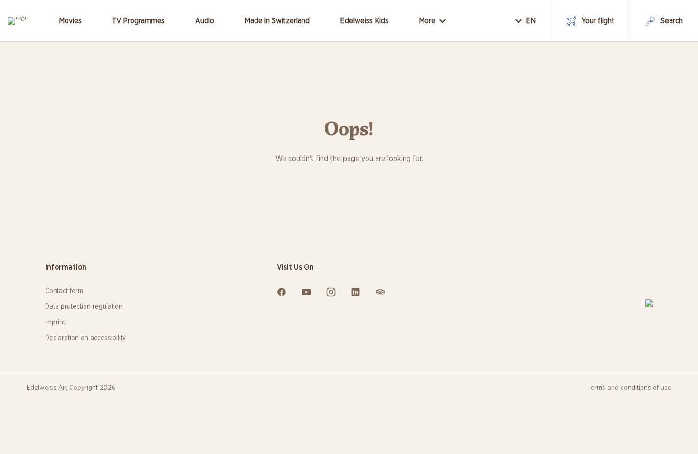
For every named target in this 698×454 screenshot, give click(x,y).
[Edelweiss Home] (649, 303)
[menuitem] (70, 21)
